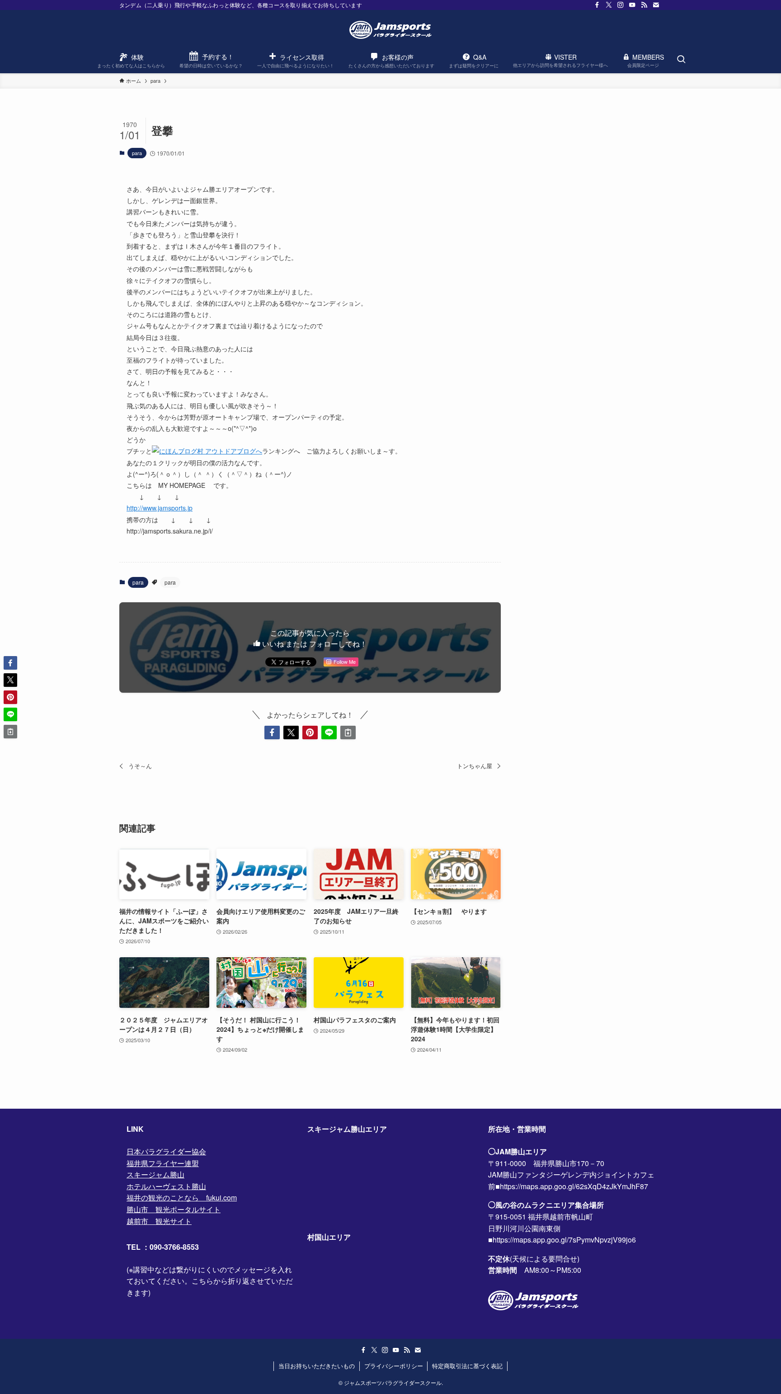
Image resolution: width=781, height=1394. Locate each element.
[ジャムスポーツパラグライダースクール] (390, 30)
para (137, 152)
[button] (272, 732)
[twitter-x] (609, 5)
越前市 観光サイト (159, 1221)
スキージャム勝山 (155, 1174)
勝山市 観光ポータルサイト (174, 1209)
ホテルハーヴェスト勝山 (166, 1186)
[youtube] (632, 5)
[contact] (656, 5)
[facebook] (597, 5)
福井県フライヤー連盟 (163, 1163)
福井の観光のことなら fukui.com (182, 1197)
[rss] (644, 5)
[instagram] (620, 5)
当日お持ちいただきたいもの (316, 1365)
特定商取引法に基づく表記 (467, 1365)
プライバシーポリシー (393, 1365)
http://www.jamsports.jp (160, 507)
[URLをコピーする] (348, 732)
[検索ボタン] (681, 59)
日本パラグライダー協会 (166, 1151)
